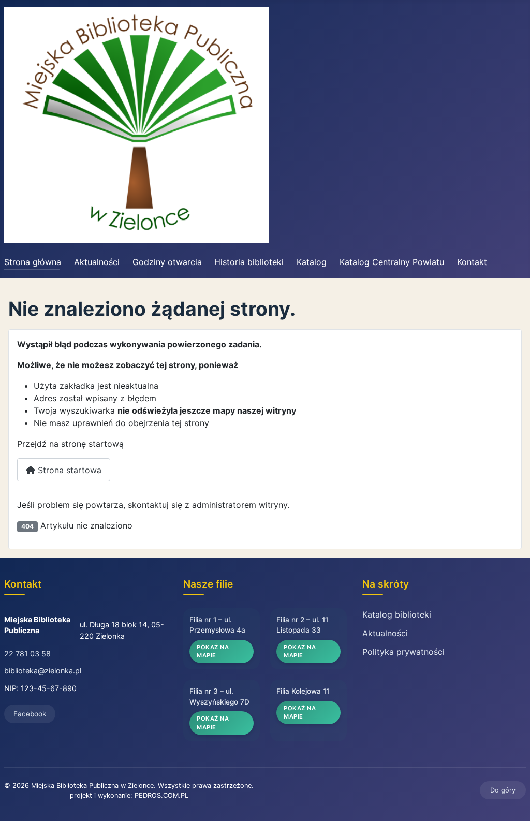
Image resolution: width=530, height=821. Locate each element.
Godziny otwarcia (167, 262)
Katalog (312, 262)
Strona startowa (68, 470)
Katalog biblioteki (396, 614)
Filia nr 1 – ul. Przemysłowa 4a (217, 624)
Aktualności (97, 262)
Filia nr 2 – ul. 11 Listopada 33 (302, 624)
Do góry (503, 790)
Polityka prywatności (403, 652)
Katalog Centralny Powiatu (392, 262)
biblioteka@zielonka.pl (42, 670)
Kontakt (472, 262)
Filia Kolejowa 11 (302, 691)
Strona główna (32, 262)
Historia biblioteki (249, 262)
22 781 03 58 (27, 653)
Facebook (29, 714)
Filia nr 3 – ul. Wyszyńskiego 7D (219, 696)
